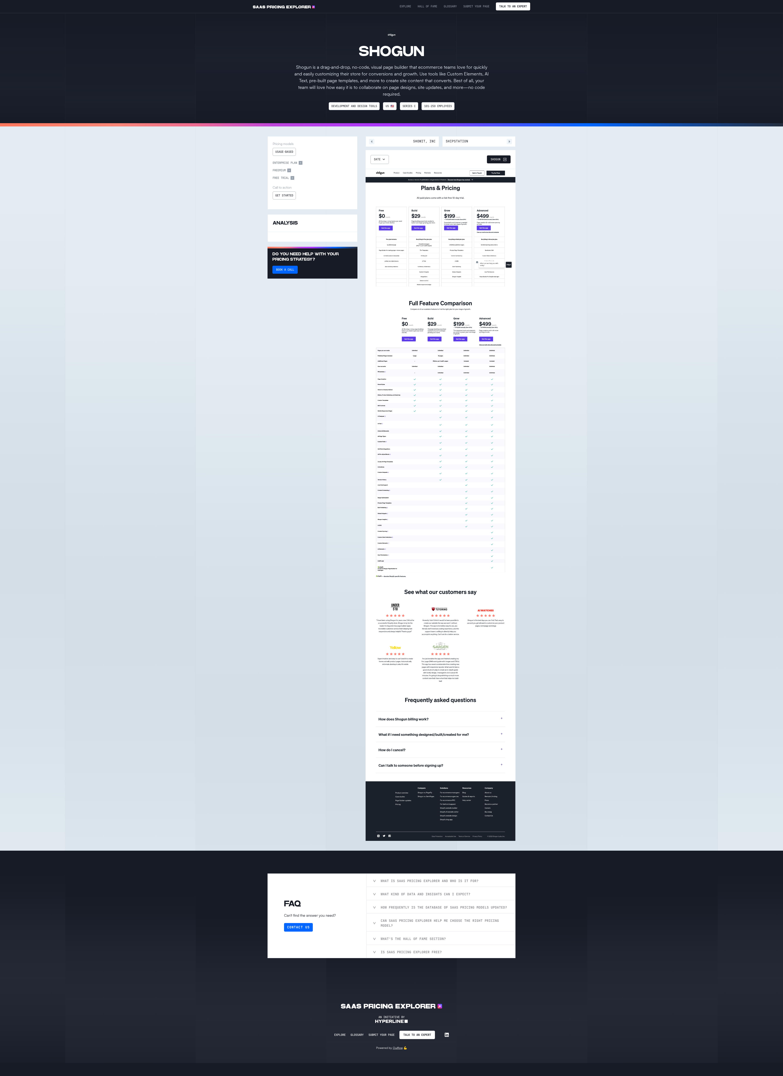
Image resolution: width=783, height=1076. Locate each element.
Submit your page (381, 1035)
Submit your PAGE (476, 6)
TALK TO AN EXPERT (513, 6)
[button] (379, 159)
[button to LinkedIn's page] (447, 1035)
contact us (298, 927)
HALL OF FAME (427, 6)
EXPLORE (405, 6)
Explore (340, 1035)
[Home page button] (284, 6)
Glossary (357, 1035)
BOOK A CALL (285, 269)
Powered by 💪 (391, 1047)
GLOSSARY (450, 6)
